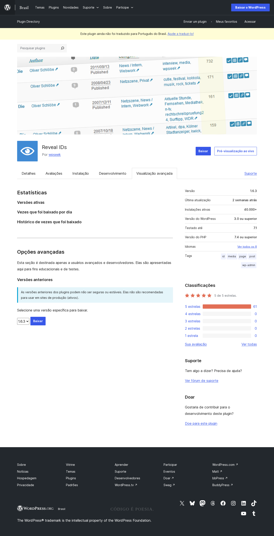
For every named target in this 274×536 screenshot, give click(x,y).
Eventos (169, 471)
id (223, 256)
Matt (217, 471)
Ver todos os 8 (247, 246)
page (242, 256)
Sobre (21, 464)
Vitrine (70, 464)
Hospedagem (26, 478)
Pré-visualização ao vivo (235, 151)
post (252, 256)
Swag (169, 485)
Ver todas (249, 344)
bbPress (220, 478)
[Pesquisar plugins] (62, 48)
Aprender (121, 464)
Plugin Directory (28, 21)
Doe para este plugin (201, 423)
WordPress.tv (126, 485)
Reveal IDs (54, 147)
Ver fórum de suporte (201, 380)
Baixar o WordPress (250, 7)
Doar (169, 478)
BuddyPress (222, 485)
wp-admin (248, 265)
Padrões (72, 485)
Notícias (22, 471)
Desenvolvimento (112, 173)
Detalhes (29, 173)
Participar (170, 464)
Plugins (71, 478)
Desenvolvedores (127, 478)
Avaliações (54, 173)
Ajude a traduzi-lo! (181, 34)
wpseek (55, 154)
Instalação (80, 173)
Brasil (61, 509)
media (232, 256)
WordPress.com (225, 464)
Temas (70, 471)
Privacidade (25, 485)
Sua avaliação (196, 344)
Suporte (250, 173)
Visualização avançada (154, 173)
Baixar (203, 151)
